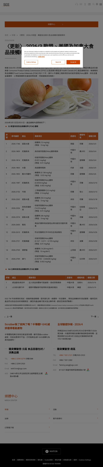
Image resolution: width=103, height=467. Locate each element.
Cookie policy (41, 56)
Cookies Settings (31, 62)
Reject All (58, 62)
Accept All (73, 62)
